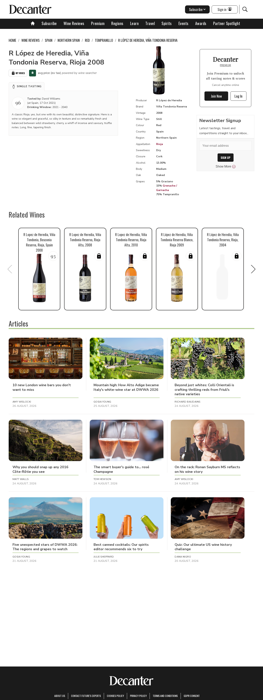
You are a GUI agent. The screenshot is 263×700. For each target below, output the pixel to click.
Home (12, 40)
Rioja (159, 144)
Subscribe (49, 23)
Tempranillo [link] (104, 40)
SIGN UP (225, 158)
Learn (134, 23)
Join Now (216, 96)
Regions (117, 23)
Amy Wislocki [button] (22, 402)
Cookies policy (115, 696)
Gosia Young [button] (102, 402)
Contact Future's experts (86, 696)
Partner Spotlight (226, 23)
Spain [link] (48, 40)
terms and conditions (165, 696)
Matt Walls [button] (21, 479)
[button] (26, 86)
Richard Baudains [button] (187, 402)
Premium (98, 23)
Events (183, 23)
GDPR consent (192, 696)
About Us (59, 696)
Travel (150, 23)
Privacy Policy (138, 696)
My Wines (20, 73)
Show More (223, 166)
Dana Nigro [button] (183, 556)
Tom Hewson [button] (102, 479)
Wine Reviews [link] (30, 40)
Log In (238, 96)
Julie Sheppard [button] (104, 556)
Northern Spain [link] (69, 40)
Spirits (167, 23)
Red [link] (87, 40)
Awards (200, 23)
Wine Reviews (74, 23)
